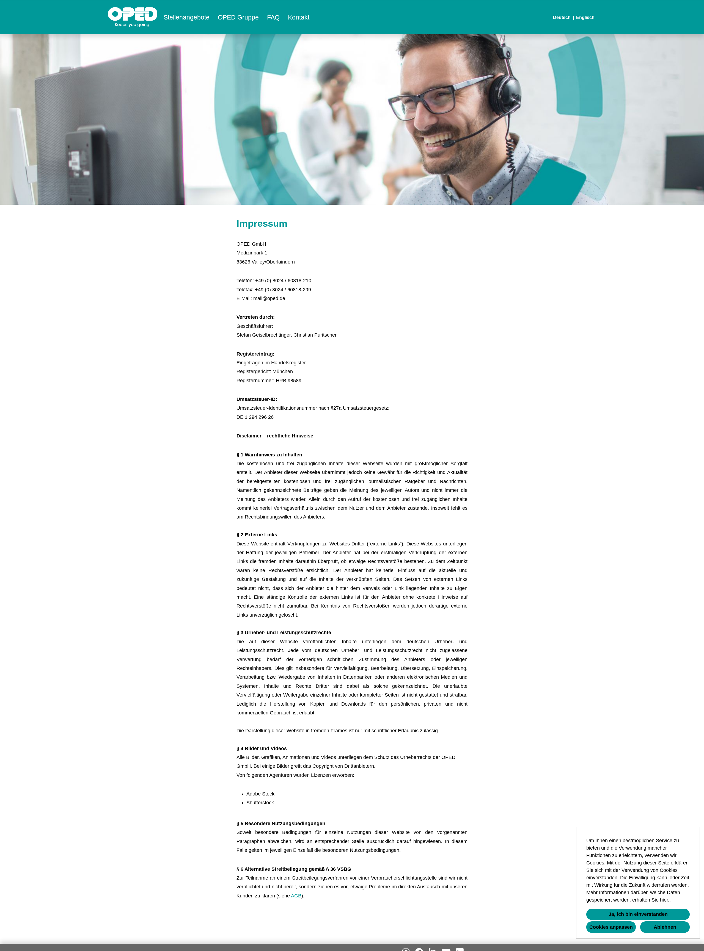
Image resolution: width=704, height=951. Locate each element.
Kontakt (298, 17)
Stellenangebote (187, 17)
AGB (296, 896)
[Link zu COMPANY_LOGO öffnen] (132, 17)
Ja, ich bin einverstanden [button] (638, 914)
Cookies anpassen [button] (611, 927)
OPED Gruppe (238, 17)
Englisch (585, 17)
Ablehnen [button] (665, 927)
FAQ (273, 17)
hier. (664, 900)
